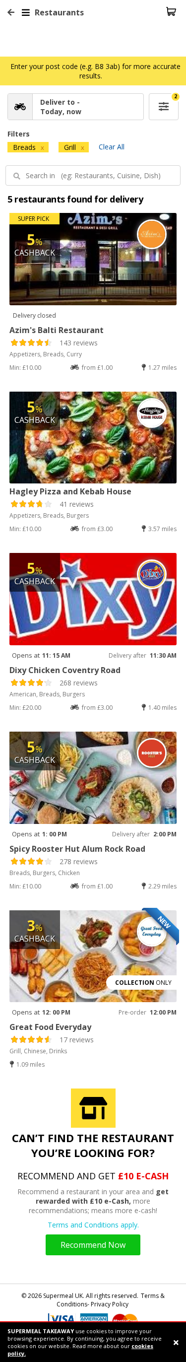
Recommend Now (93, 1244)
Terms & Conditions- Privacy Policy (111, 1300)
